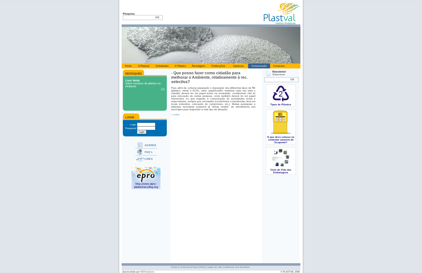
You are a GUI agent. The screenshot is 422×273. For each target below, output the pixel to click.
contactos (184, 267)
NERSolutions (147, 272)
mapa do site (214, 267)
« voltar (175, 114)
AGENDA (150, 145)
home (174, 267)
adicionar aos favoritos (237, 267)
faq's (195, 267)
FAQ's (148, 152)
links (202, 267)
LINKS (149, 158)
